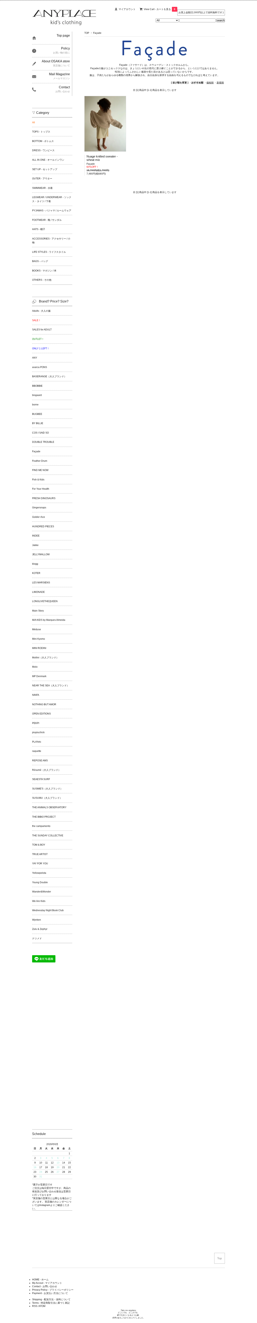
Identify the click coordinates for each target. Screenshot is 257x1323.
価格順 (210, 82)
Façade (97, 33)
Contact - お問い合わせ (44, 1286)
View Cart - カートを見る (159, 9)
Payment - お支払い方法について (50, 1293)
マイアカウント (127, 9)
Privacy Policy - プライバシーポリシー (52, 1289)
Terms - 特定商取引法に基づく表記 (51, 1302)
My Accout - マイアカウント (47, 1283)
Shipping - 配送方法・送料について (51, 1299)
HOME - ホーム (40, 1279)
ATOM (42, 1306)
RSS (34, 1306)
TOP (86, 33)
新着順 (220, 82)
